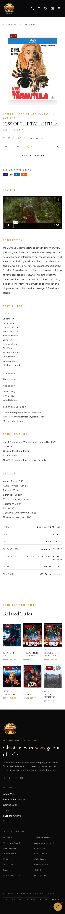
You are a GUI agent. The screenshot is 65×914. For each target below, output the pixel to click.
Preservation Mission (14, 799)
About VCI (8, 793)
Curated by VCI (11, 875)
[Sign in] (39, 8)
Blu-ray (39, 848)
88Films (8, 837)
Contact (7, 810)
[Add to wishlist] (58, 146)
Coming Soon (10, 804)
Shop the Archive (12, 815)
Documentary (41, 875)
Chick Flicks (40, 853)
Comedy (8, 864)
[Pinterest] (21, 778)
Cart (5, 821)
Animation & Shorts (44, 843)
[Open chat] (58, 906)
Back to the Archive (21, 24)
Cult (37, 870)
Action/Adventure (44, 837)
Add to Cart (39, 146)
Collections (40, 859)
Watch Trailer (34, 155)
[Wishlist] (45, 8)
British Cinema (10, 853)
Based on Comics (11, 848)
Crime (6, 870)
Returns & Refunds (37, 900)
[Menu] (59, 8)
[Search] (32, 8)
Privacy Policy (13, 900)
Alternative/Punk (11, 843)
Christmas (9, 859)
